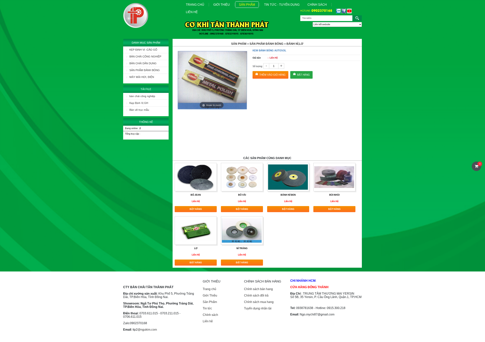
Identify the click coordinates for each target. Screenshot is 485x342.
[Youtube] (349, 11)
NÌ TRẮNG (241, 248)
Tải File (146, 89)
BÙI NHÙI (334, 195)
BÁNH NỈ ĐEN (288, 195)
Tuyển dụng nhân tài (257, 308)
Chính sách (317, 4)
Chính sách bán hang (258, 289)
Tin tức (207, 308)
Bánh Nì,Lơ (294, 43)
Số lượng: (258, 66)
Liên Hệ (192, 12)
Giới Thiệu (221, 4)
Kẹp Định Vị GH (138, 102)
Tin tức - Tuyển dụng (282, 4)
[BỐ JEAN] (195, 177)
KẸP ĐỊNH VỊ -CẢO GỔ (143, 49)
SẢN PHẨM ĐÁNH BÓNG (144, 70)
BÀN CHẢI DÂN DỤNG (142, 63)
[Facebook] (343, 11)
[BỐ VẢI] (242, 177)
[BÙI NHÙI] (334, 177)
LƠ (195, 248)
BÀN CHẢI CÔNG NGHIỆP (145, 56)
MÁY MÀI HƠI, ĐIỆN (141, 76)
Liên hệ (208, 321)
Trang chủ (209, 289)
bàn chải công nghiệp (142, 96)
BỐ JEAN (196, 195)
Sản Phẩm (247, 4)
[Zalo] (338, 11)
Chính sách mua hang (259, 302)
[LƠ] (195, 230)
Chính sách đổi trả (256, 295)
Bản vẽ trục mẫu (139, 109)
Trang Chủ (195, 4)
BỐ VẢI (242, 195)
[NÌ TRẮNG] (242, 230)
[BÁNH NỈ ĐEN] (288, 177)
